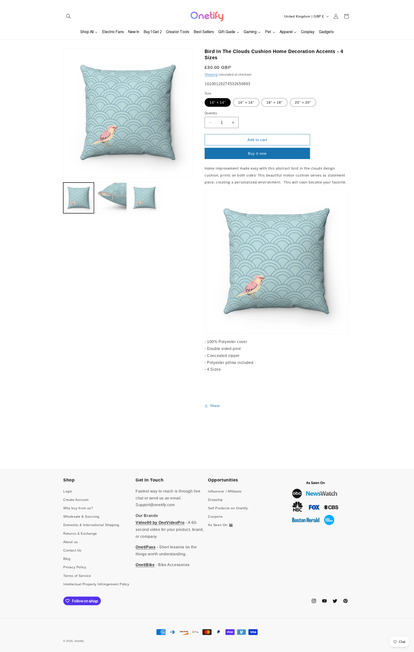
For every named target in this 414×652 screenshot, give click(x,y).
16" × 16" (246, 102)
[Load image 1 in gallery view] (78, 198)
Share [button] (215, 406)
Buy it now (257, 153)
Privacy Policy (74, 567)
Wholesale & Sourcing (81, 516)
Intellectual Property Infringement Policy (96, 584)
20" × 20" (303, 102)
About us (70, 542)
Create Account (75, 500)
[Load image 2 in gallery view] (111, 198)
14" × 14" (218, 102)
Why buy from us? (78, 508)
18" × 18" (274, 102)
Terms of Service (77, 576)
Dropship (215, 500)
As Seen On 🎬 (220, 525)
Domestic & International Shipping (91, 525)
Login (67, 491)
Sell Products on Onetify (228, 508)
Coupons (215, 516)
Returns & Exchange (80, 533)
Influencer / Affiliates (225, 491)
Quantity (211, 113)
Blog (66, 559)
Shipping (211, 74)
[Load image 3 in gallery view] (144, 198)
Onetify (79, 641)
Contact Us (72, 550)
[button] (68, 16)
